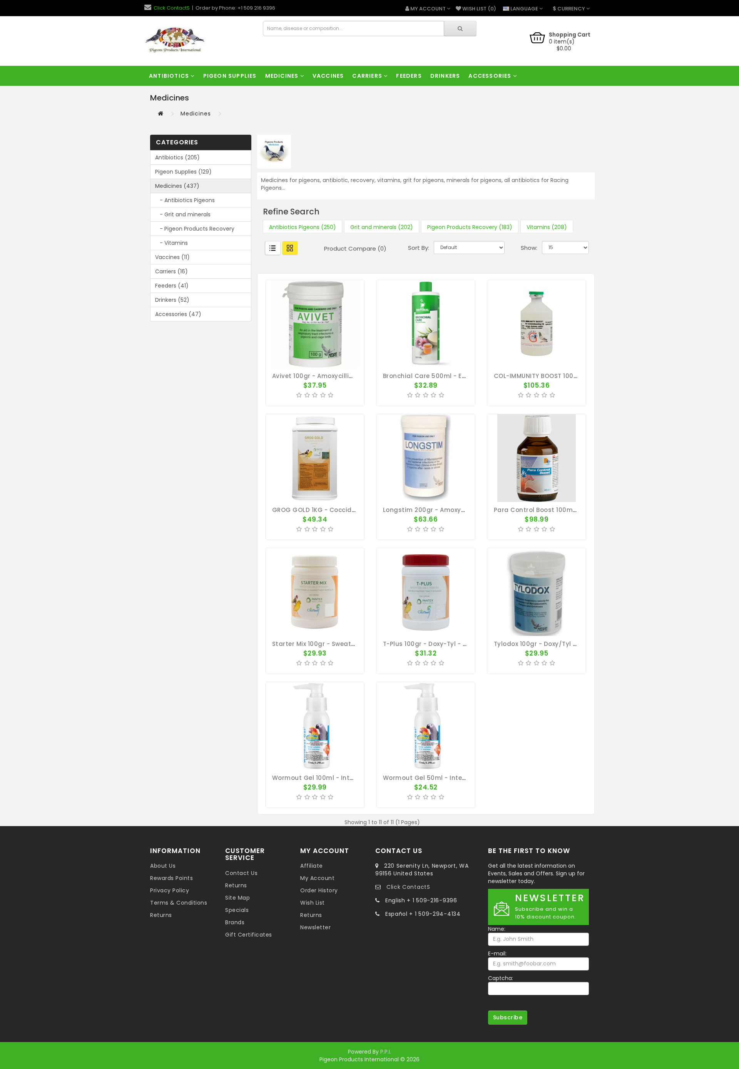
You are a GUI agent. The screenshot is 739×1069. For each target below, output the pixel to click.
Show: (529, 248)
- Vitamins (171, 243)
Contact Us (241, 873)
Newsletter (315, 927)
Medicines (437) (177, 186)
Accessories (490, 76)
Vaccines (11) (172, 257)
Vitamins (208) (547, 227)
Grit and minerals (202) (381, 227)
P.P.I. (385, 1052)
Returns (161, 915)
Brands (234, 922)
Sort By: (418, 248)
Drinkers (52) (172, 300)
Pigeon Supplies (230, 76)
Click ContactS (172, 8)
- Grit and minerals (183, 214)
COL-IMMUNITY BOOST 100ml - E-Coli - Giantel (566, 376)
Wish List (312, 903)
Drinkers (445, 76)
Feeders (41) (172, 285)
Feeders (408, 76)
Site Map (237, 898)
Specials (237, 910)
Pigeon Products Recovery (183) (469, 227)
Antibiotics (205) (177, 157)
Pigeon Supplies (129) (183, 172)
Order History (319, 890)
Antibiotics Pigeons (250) (302, 227)
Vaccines (328, 76)
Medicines (282, 76)
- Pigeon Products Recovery (194, 229)
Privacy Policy (169, 890)
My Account (317, 878)
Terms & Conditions (178, 903)
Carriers (368, 76)
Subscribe (508, 1017)
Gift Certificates (248, 935)
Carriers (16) (171, 271)
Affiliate (311, 866)
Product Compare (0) (355, 248)
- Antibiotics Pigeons (185, 200)
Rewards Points (171, 878)
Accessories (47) (178, 314)
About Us (163, 866)
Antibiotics (170, 76)
